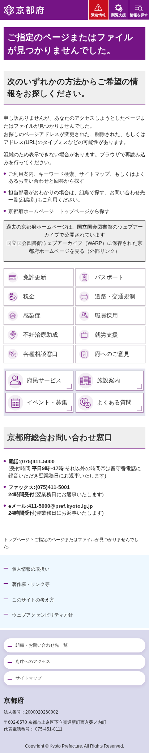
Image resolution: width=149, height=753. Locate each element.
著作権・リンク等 (31, 584)
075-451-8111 (49, 729)
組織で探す (92, 192)
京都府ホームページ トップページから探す (59, 211)
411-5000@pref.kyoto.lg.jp (60, 506)
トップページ (17, 539)
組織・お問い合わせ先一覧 (42, 645)
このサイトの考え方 (33, 600)
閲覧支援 (118, 15)
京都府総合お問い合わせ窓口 (59, 437)
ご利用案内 (21, 174)
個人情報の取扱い (31, 569)
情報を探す (139, 15)
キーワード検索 (56, 174)
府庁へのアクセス (33, 661)
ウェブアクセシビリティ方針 (42, 615)
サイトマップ (94, 174)
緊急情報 (98, 15)
